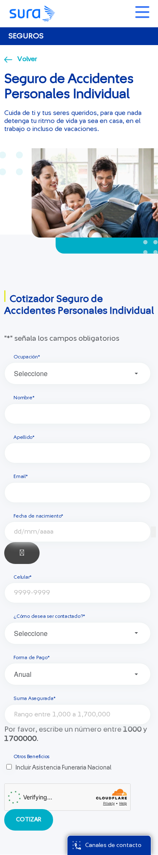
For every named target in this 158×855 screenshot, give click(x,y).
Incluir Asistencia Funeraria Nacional (63, 767)
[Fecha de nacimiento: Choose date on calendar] (22, 553)
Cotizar (28, 820)
